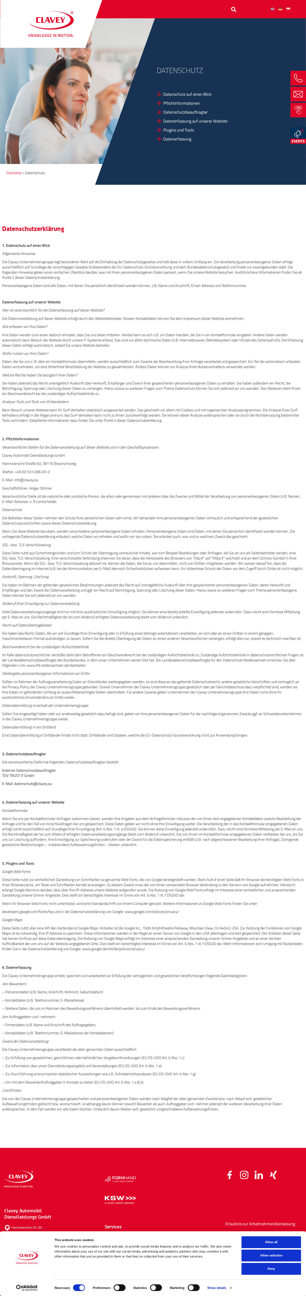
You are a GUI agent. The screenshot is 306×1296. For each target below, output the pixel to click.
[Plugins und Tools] (226, 130)
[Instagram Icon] (244, 1175)
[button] (234, 9)
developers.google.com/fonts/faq (27, 911)
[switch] (120, 1287)
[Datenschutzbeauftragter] (226, 112)
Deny (271, 1268)
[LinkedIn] (259, 1175)
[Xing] (273, 1175)
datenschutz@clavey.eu (33, 783)
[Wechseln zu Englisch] (272, 8)
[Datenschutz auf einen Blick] (226, 94)
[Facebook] (229, 1175)
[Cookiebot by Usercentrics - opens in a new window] (27, 1288)
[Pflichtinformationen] (226, 103)
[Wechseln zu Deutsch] (280, 8)
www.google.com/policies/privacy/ (152, 911)
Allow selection (271, 1255)
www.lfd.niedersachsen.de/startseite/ (56, 665)
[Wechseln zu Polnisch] (288, 8)
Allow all (271, 1242)
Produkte (147, 8)
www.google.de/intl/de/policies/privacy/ (113, 949)
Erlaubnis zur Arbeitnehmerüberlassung (260, 1223)
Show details (216, 1288)
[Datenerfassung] (226, 139)
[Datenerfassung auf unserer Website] (226, 121)
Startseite (13, 173)
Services (124, 8)
